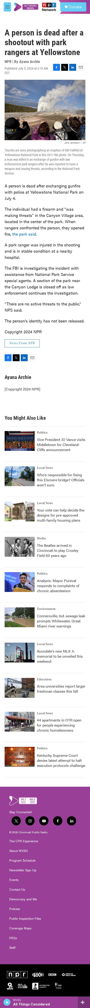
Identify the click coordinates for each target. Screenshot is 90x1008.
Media (41, 538)
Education (44, 679)
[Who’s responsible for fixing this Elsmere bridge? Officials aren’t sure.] (20, 476)
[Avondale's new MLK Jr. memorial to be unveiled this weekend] (20, 652)
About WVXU (18, 851)
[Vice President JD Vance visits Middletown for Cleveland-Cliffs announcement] (20, 441)
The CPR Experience (23, 841)
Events (14, 880)
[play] (7, 1002)
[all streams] (84, 1002)
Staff (12, 947)
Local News (45, 468)
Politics (42, 433)
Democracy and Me (23, 899)
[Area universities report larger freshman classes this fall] (20, 688)
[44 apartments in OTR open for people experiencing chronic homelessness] (20, 722)
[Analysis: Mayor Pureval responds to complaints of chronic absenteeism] (20, 582)
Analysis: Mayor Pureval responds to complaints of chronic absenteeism (58, 585)
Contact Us (17, 889)
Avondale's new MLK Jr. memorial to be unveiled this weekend (60, 656)
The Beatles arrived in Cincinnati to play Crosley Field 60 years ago (57, 550)
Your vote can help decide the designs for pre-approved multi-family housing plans (60, 515)
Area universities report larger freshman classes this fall (61, 688)
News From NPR (22, 343)
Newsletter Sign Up (22, 870)
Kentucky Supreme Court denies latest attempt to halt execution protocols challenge (61, 760)
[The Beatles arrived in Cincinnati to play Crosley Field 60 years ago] (20, 547)
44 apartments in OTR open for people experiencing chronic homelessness (59, 725)
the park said (24, 234)
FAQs (13, 938)
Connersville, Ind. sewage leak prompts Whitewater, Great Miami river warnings (61, 621)
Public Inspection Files (25, 918)
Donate (75, 7)
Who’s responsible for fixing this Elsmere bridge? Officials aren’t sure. (60, 480)
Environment (46, 609)
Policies (14, 909)
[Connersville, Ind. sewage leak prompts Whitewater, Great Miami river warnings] (20, 617)
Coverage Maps (20, 928)
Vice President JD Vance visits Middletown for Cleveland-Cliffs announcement (61, 444)
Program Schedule (22, 860)
